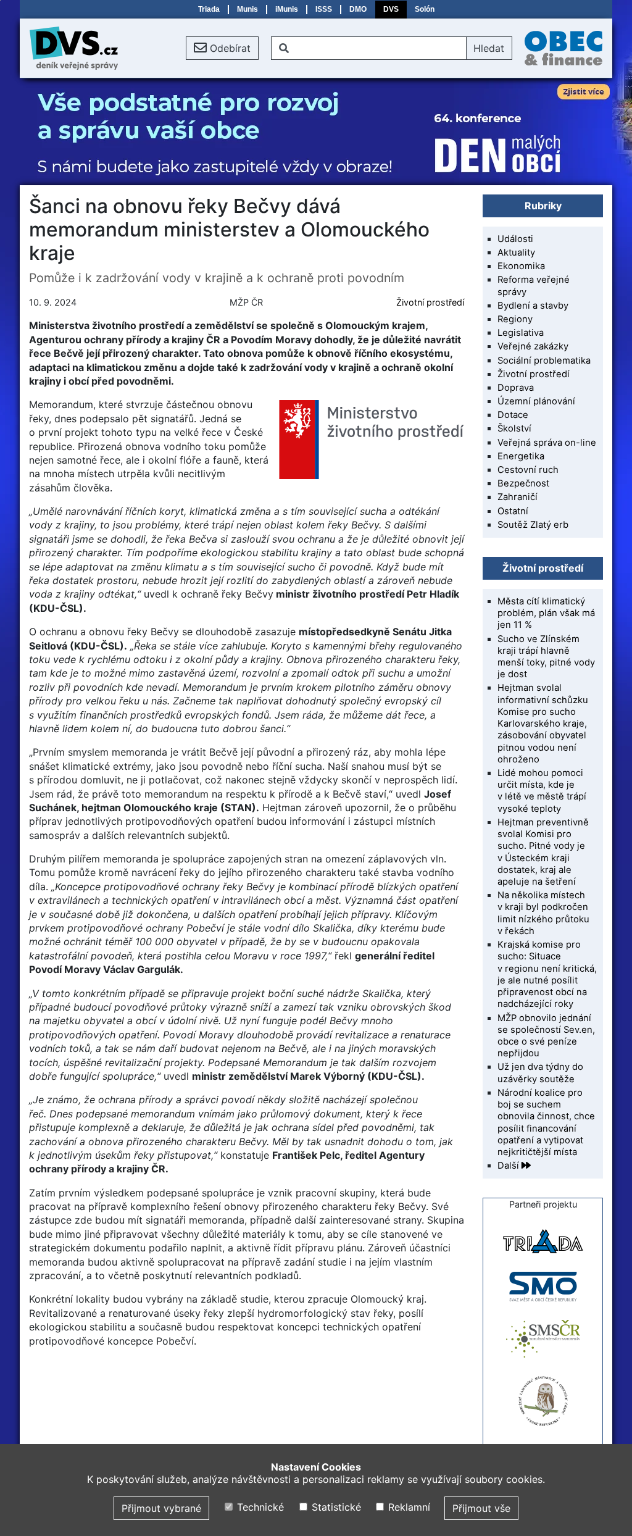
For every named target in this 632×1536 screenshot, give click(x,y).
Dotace (512, 414)
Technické (259, 1507)
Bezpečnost (523, 483)
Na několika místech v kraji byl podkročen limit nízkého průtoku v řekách (543, 913)
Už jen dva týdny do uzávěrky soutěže (540, 1072)
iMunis (286, 9)
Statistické (334, 1507)
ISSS (323, 9)
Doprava (515, 387)
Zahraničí (517, 497)
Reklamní (407, 1507)
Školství (514, 428)
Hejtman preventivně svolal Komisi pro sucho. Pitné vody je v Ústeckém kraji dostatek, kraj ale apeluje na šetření (543, 852)
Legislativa (520, 332)
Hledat (488, 48)
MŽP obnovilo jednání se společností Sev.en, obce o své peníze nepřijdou (546, 1035)
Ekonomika (521, 266)
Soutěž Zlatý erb (532, 524)
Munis (247, 9)
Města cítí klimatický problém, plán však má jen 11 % (546, 613)
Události (515, 238)
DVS (391, 9)
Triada (209, 9)
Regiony (515, 319)
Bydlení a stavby (532, 305)
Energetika (520, 456)
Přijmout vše (481, 1508)
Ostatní (512, 511)
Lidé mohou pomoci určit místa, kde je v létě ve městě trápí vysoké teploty (541, 790)
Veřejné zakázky (532, 346)
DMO (358, 9)
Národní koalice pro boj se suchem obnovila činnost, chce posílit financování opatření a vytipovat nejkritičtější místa (546, 1122)
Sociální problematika (544, 360)
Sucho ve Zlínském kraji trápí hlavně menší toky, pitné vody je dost (546, 656)
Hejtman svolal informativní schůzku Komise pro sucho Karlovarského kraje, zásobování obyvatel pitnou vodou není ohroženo (542, 723)
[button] (222, 48)
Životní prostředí (430, 302)
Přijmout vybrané (161, 1508)
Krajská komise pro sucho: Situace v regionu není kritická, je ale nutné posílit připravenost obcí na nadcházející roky (547, 974)
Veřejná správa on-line (546, 442)
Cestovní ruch (528, 469)
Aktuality (516, 252)
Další (509, 1165)
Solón (424, 9)
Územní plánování (536, 401)
